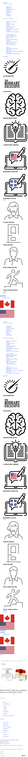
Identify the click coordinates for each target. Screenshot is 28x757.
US (1, 318)
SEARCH (3, 296)
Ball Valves (20, 660)
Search (1, 751)
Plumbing (12, 660)
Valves (15, 660)
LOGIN (2, 632)
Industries (7, 660)
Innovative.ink (19, 749)
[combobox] (24, 755)
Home (2, 660)
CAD (1, 308)
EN (24, 755)
